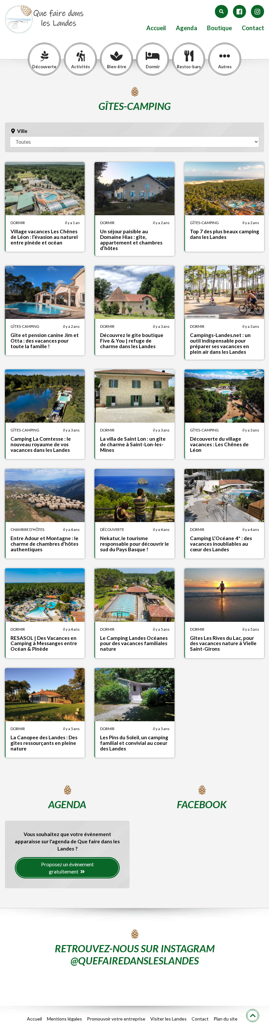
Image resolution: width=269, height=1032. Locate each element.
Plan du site (226, 1018)
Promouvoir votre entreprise (116, 1018)
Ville (22, 131)
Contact (253, 28)
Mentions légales (64, 1018)
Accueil (156, 28)
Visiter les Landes (168, 1018)
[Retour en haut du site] (252, 1015)
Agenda (186, 28)
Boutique (219, 28)
